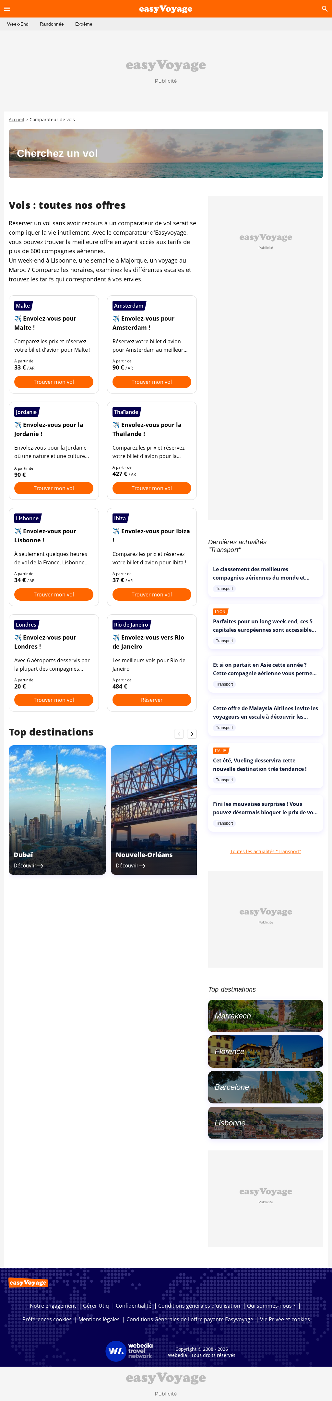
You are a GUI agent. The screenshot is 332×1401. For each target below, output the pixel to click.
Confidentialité (133, 1305)
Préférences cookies (47, 1319)
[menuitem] (18, 24)
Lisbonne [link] (230, 1122)
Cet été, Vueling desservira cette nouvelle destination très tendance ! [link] (260, 764)
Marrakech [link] (233, 1015)
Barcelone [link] (232, 1087)
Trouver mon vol (54, 381)
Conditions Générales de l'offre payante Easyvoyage (189, 1319)
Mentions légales (99, 1319)
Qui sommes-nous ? (271, 1305)
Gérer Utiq (96, 1305)
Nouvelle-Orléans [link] (144, 854)
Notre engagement (53, 1305)
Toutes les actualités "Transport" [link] (265, 851)
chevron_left (179, 734)
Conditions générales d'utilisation (199, 1305)
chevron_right (192, 734)
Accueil (16, 119)
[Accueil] (166, 8)
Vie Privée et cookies (285, 1319)
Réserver (152, 699)
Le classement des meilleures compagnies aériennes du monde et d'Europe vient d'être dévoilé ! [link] (259, 578)
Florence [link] (229, 1051)
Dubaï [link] (23, 854)
